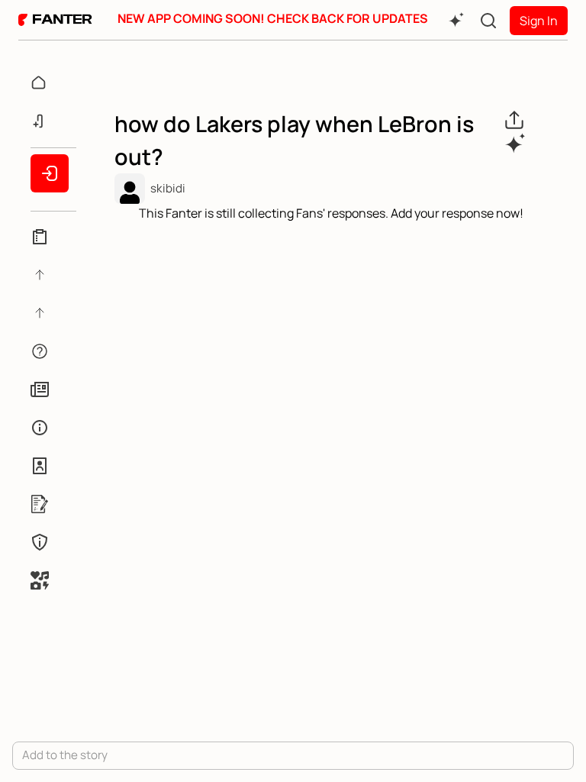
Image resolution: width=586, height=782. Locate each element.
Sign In (539, 20)
